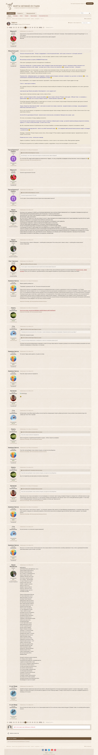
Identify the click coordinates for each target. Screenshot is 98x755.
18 (18, 27)
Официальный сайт (30, 13)
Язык (46, 752)
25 (34, 27)
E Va (13, 326)
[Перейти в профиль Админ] (8, 24)
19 (20, 27)
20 (23, 27)
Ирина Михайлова (13, 210)
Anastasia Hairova (13, 281)
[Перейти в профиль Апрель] (13, 315)
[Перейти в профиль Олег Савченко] (13, 268)
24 (32, 27)
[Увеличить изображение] (63, 67)
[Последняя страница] (44, 27)
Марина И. (13, 31)
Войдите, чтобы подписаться (75, 22)
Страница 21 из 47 (49, 27)
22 (27, 27)
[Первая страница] (8, 27)
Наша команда (34, 15)
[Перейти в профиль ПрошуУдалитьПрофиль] (13, 159)
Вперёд (40, 27)
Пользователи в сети (43, 15)
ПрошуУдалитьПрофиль (13, 150)
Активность (20, 13)
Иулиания (13, 391)
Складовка (27, 24)
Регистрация (89, 3)
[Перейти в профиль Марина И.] (13, 39)
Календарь (15, 15)
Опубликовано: (26, 31)
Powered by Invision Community (49, 754)
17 (16, 27)
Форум (9, 15)
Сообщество (11, 13)
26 (37, 27)
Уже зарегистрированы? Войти (77, 3)
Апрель (13, 308)
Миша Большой (13, 51)
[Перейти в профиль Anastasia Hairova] (13, 288)
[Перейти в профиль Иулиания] (13, 398)
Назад (10, 27)
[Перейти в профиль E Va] (13, 334)
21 (25, 27)
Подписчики (85, 22)
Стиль (50, 752)
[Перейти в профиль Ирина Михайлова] (13, 219)
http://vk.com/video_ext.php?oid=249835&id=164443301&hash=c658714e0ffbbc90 (37, 310)
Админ (15, 24)
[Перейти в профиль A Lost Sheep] (13, 694)
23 (30, 27)
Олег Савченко (13, 261)
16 (13, 27)
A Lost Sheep (13, 686)
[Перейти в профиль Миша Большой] (13, 58)
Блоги (21, 15)
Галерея (26, 15)
